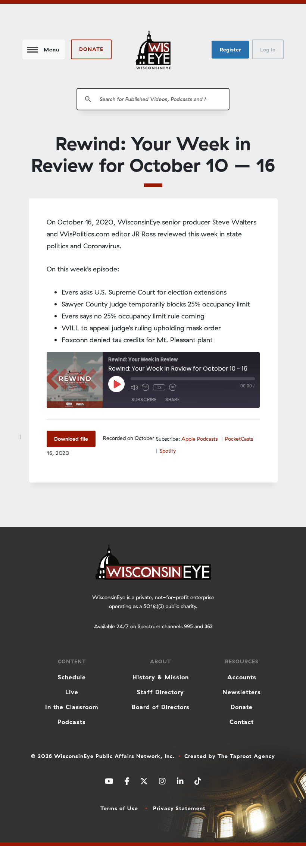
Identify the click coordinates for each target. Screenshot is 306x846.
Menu (51, 49)
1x (159, 387)
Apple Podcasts (199, 438)
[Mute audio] (134, 387)
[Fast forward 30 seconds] (173, 387)
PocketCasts (239, 438)
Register (230, 49)
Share (172, 399)
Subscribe (143, 399)
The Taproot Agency (246, 756)
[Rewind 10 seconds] (145, 387)
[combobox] (153, 99)
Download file (71, 438)
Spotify (168, 450)
